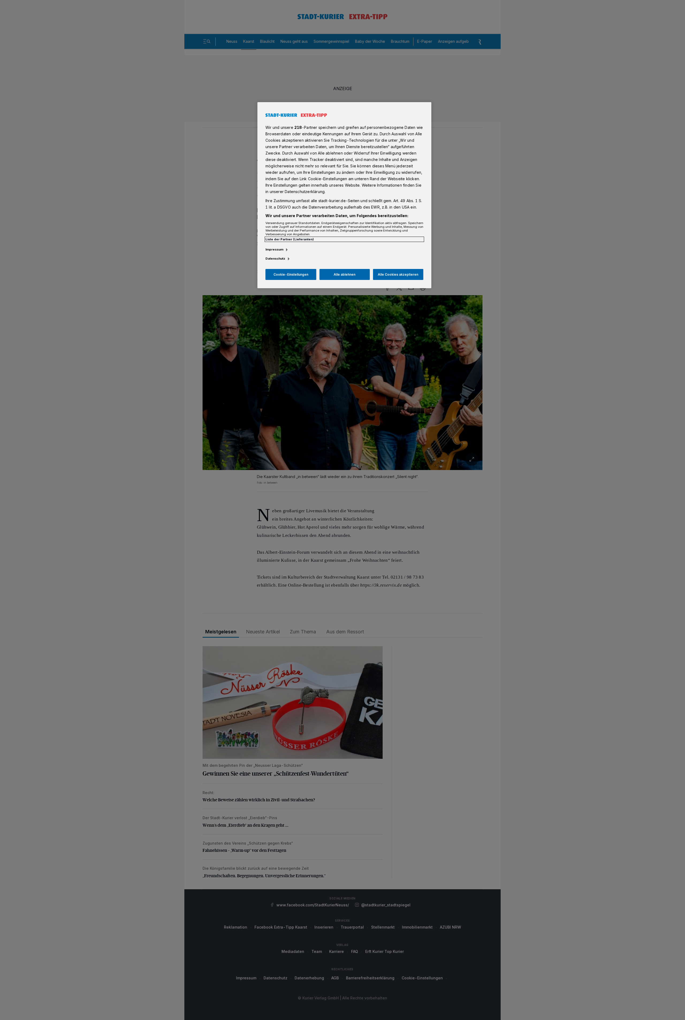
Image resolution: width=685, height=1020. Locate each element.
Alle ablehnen (344, 274)
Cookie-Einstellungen (290, 274)
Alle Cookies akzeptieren (398, 274)
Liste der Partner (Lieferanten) (289, 239)
